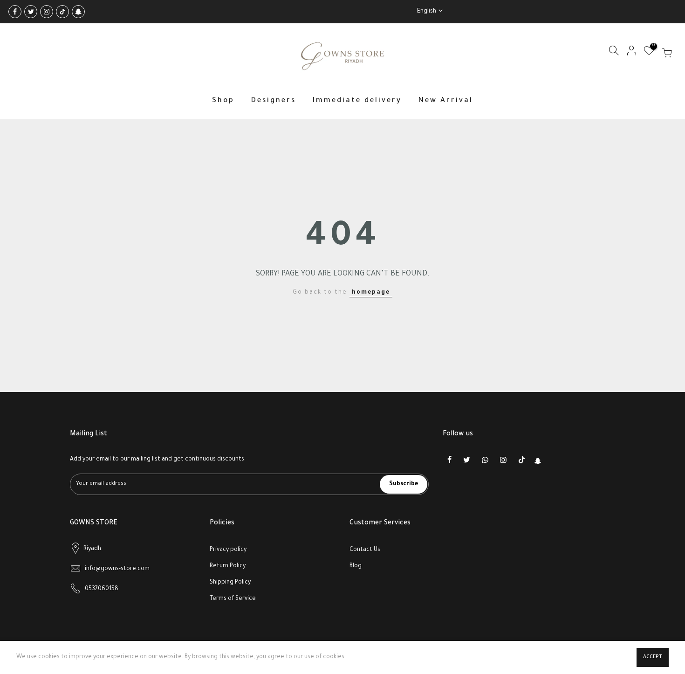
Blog (355, 566)
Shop (223, 101)
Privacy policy (228, 550)
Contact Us (364, 550)
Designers (273, 101)
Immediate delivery (357, 101)
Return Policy (228, 566)
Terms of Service (233, 599)
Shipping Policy (230, 582)
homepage (371, 292)
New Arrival (445, 101)
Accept (652, 657)
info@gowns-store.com (117, 569)
